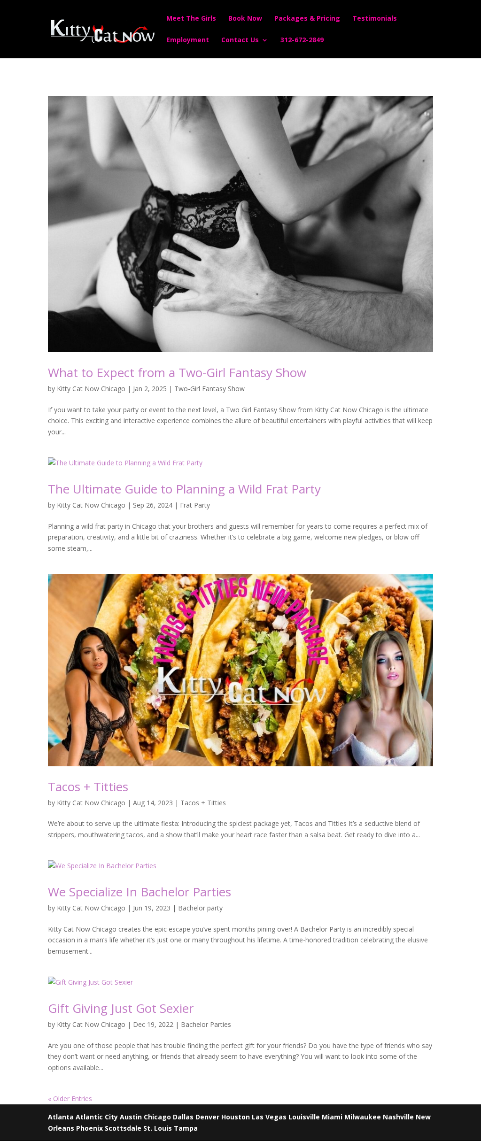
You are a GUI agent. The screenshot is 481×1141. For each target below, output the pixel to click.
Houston (235, 1116)
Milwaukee (362, 1116)
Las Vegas (269, 1116)
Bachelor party (200, 907)
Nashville (398, 1116)
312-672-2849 (302, 40)
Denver (207, 1116)
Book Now (245, 19)
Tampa (186, 1128)
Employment (187, 40)
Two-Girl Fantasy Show (209, 388)
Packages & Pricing (307, 19)
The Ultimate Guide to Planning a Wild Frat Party (184, 488)
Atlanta (61, 1116)
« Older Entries (70, 1098)
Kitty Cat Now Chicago (91, 388)
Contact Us (240, 40)
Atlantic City (97, 1116)
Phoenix (89, 1128)
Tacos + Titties (88, 786)
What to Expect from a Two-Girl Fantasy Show (177, 372)
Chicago (157, 1116)
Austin (131, 1116)
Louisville (304, 1116)
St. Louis (157, 1128)
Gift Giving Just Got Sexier (121, 1008)
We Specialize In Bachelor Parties (139, 891)
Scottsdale (123, 1128)
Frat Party (195, 505)
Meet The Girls (191, 19)
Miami (332, 1116)
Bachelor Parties (206, 1024)
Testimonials (374, 19)
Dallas (183, 1116)
